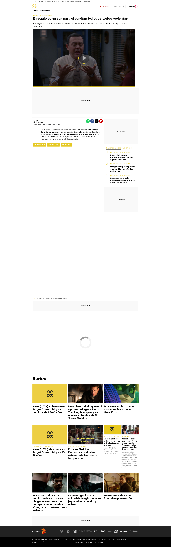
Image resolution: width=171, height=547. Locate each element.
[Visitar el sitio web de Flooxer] (135, 531)
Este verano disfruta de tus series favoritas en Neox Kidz (119, 409)
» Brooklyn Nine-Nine (50, 298)
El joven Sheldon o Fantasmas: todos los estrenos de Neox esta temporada (82, 454)
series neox (66, 144)
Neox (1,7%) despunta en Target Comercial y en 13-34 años (48, 452)
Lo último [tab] (127, 148)
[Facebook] (34, 122)
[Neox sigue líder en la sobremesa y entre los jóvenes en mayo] (112, 430)
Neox (34, 298)
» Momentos (62, 298)
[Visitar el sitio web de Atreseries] (96, 531)
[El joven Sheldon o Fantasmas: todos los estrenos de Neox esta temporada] (85, 435)
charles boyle (53, 144)
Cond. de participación (119, 539)
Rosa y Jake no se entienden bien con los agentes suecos (121, 157)
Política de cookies (104, 539)
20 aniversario (39, 1)
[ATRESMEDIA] (39, 531)
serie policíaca (39, 144)
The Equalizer (87, 1)
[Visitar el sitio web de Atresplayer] (126, 531)
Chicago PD (78, 1)
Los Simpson (47, 1)
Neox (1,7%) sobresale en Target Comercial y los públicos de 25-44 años (49, 409)
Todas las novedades (77, 446)
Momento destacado (120, 152)
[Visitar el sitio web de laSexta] (68, 531)
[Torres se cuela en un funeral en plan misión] (121, 483)
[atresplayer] (132, 6)
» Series (39, 298)
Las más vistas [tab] (113, 148)
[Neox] (44, 6)
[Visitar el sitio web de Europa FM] (109, 531)
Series (35, 11)
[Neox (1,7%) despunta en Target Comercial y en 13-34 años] (49, 435)
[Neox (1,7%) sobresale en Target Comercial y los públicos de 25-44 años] (49, 394)
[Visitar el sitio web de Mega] (89, 531)
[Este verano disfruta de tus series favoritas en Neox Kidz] (121, 394)
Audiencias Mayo (111, 436)
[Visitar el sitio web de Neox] (75, 531)
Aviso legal (77, 539)
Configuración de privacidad (83, 542)
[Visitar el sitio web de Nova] (82, 531)
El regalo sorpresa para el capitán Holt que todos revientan (122, 169)
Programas (45, 11)
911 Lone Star (70, 1)
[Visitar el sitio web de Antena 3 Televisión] (61, 531)
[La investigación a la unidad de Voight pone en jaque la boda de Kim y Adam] (85, 483)
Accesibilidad (99, 542)
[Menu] (136, 10)
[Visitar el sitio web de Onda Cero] (103, 531)
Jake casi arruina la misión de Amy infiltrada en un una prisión (122, 180)
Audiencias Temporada (42, 446)
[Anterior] (33, 1)
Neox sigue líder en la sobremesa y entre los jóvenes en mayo (112, 442)
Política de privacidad (89, 539)
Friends (54, 1)
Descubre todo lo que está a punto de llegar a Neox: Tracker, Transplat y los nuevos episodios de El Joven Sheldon (85, 412)
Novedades (126, 436)
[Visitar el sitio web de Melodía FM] (116, 531)
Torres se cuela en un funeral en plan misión (118, 497)
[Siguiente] (138, 1)
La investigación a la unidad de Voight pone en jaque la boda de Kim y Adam (84, 500)
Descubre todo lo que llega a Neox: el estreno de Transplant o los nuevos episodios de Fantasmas (129, 444)
